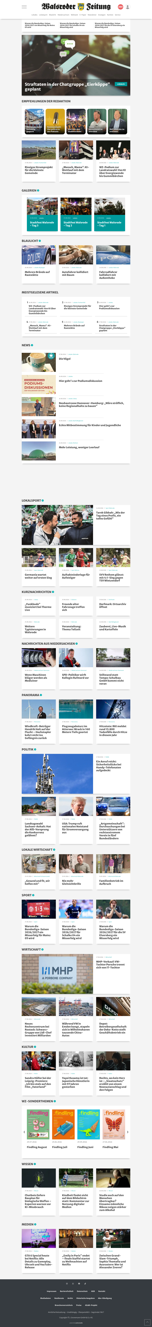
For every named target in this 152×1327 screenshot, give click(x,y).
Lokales (34, 15)
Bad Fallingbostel (78, 420)
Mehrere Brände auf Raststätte (37, 273)
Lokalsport (43, 15)
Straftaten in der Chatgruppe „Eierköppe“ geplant (67, 87)
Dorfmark (111, 599)
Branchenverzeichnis (64, 1305)
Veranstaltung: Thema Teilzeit (71, 628)
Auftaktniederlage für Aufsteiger (76, 576)
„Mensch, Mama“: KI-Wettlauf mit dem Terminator (75, 170)
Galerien (29, 190)
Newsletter (92, 15)
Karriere (110, 15)
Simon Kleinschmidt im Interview (95, 129)
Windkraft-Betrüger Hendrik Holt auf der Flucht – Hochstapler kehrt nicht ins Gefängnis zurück (38, 732)
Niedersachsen (63, 15)
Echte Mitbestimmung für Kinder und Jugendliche (90, 425)
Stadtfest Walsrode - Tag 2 (76, 224)
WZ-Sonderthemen (37, 1101)
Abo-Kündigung (105, 1298)
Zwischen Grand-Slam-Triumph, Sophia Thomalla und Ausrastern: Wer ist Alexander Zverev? (112, 1261)
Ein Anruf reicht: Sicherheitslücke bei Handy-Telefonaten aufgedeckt (108, 766)
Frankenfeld (42, 162)
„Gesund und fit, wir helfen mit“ (37, 882)
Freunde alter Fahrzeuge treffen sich (73, 607)
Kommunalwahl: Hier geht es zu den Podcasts (54, 129)
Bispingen (42, 267)
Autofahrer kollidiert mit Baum (75, 273)
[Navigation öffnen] (24, 7)
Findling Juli (59, 1147)
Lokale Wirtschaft (37, 850)
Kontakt (101, 1291)
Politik (27, 749)
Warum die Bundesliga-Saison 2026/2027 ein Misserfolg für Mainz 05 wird (40, 25)
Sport (107, 508)
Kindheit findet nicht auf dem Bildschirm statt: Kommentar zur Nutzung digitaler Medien (75, 1201)
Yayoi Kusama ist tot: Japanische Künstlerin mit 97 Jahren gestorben (76, 1082)
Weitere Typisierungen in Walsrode (35, 629)
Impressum (51, 1291)
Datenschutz (82, 1291)
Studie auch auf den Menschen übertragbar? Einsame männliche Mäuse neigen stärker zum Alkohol (112, 1203)
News (26, 345)
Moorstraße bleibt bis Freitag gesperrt (34, 129)
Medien (28, 1224)
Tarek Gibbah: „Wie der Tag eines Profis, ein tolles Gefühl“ (110, 515)
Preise (78, 1305)
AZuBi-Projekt (91, 1305)
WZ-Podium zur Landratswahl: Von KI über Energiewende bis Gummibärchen (112, 172)
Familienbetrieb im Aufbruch (111, 882)
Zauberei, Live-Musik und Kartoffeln (112, 628)
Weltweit (74, 15)
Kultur (27, 1047)
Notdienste (59, 1298)
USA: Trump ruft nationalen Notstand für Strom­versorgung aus (75, 828)
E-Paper (83, 15)
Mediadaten (45, 1298)
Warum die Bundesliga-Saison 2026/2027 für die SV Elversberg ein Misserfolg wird (110, 25)
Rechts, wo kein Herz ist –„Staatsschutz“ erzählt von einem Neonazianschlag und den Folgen (112, 1083)
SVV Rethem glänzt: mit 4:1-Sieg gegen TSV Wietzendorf (111, 577)
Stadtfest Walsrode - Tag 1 (109, 224)
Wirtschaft (31, 949)
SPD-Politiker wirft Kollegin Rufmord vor (75, 676)
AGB (93, 1291)
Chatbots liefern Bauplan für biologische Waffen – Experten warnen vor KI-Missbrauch (38, 1201)
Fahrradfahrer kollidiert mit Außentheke (108, 275)
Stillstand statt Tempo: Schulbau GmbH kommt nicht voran (111, 679)
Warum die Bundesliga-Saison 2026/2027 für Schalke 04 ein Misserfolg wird (72, 25)
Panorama (30, 695)
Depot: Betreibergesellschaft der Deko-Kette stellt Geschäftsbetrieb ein (113, 1028)
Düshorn (74, 599)
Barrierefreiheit (66, 1291)
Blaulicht (52, 15)
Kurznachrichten (36, 592)
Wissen (27, 1164)
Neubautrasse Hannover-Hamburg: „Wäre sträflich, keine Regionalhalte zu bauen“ (91, 405)
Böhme (77, 570)
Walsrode (79, 162)
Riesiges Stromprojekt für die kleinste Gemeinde (39, 170)
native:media (79, 1323)
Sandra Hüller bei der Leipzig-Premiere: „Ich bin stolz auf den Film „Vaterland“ (38, 1082)
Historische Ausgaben (85, 1298)
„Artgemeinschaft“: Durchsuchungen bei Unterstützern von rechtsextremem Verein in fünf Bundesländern (112, 831)
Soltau (75, 398)
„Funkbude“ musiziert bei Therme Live (38, 607)
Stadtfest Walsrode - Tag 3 (42, 224)
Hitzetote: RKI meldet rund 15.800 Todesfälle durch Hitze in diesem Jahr (113, 731)
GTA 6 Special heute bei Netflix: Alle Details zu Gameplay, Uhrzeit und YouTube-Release (38, 1261)
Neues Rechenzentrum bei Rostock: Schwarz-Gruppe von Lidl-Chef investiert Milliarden (38, 1029)
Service (117, 15)
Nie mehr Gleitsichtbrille (71, 882)
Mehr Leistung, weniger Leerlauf (79, 447)
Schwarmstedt (45, 876)
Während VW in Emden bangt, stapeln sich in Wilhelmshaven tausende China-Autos (76, 1029)
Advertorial (37, 876)
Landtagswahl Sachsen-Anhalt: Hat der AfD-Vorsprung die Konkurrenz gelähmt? (38, 829)
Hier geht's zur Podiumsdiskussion (109, 307)
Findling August (37, 1147)
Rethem (75, 443)
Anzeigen (101, 15)
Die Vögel (65, 358)
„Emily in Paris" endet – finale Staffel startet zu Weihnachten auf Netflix (76, 1260)
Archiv (70, 1298)
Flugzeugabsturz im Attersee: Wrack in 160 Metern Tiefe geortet (76, 729)
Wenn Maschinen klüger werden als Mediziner (36, 677)
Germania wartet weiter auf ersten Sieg (38, 576)
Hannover (46, 670)
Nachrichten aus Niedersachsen (48, 644)
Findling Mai (110, 1147)
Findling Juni (85, 1147)
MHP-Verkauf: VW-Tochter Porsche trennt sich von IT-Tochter (110, 964)
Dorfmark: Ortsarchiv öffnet (112, 606)
